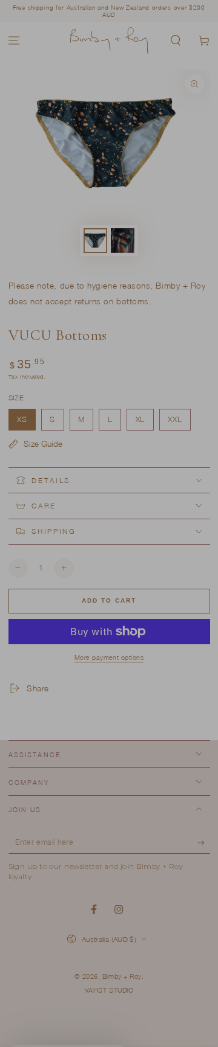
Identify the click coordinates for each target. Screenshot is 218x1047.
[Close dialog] (198, 341)
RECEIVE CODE (109, 691)
